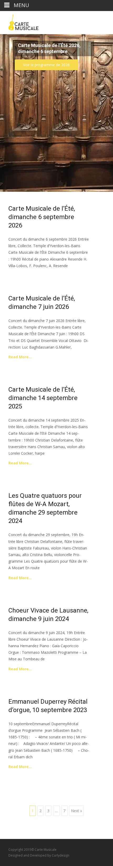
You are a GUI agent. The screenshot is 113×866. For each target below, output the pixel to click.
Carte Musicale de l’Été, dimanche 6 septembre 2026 (41, 217)
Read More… (20, 356)
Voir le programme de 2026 (46, 64)
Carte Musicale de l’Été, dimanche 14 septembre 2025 (43, 398)
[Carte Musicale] (19, 21)
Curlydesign (60, 855)
